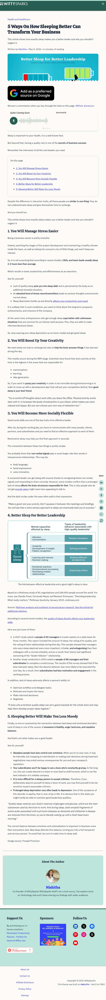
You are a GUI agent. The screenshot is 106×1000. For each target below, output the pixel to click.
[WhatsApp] (101, 514)
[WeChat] (101, 520)
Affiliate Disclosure (25, 982)
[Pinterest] (101, 501)
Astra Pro (85, 984)
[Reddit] (101, 507)
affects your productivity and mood (70, 301)
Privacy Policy (24, 989)
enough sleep (21, 489)
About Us (25, 969)
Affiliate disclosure (84, 105)
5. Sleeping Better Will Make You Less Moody (38, 189)
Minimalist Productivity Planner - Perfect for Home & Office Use (18, 937)
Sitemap (25, 995)
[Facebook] (101, 495)
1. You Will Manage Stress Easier (32, 168)
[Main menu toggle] (103, 4)
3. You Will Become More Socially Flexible (36, 178)
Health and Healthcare (19, 19)
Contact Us (25, 976)
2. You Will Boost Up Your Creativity (33, 173)
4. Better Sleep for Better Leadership (34, 183)
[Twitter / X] (101, 488)
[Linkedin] (101, 482)
